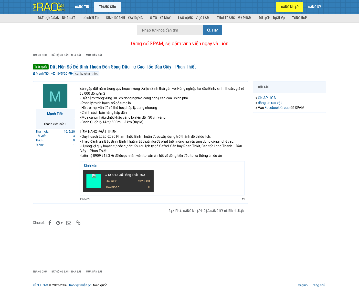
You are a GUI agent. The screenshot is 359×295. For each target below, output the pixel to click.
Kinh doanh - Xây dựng (124, 18)
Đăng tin (82, 7)
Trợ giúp (302, 285)
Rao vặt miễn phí (80, 285)
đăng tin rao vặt (270, 103)
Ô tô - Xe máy (160, 18)
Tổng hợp (299, 18)
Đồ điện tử (91, 18)
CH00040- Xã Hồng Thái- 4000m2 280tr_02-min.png (140, 175)
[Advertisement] (289, 191)
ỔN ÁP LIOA (267, 98)
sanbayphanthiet (86, 73)
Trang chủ (107, 7)
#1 (243, 199)
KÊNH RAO (40, 285)
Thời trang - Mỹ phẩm (234, 18)
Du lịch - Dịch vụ (272, 18)
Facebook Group (277, 108)
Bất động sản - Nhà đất (56, 18)
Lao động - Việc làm (194, 18)
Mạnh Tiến (43, 73)
